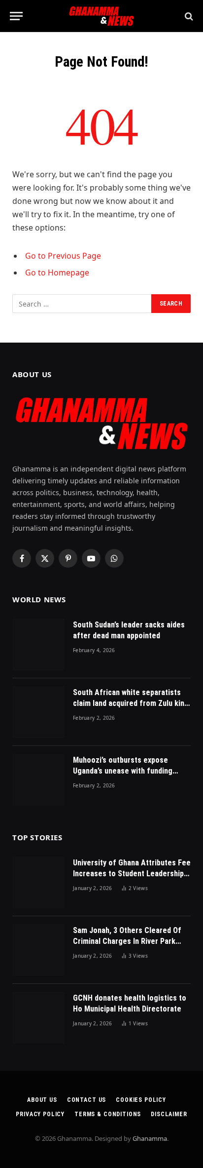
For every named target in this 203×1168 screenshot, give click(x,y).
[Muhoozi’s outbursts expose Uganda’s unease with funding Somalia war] (38, 780)
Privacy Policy (40, 1114)
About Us (42, 1099)
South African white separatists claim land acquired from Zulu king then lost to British (131, 704)
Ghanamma (150, 1138)
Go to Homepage (57, 272)
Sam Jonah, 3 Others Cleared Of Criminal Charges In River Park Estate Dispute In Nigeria (127, 942)
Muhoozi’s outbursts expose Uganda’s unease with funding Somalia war (122, 771)
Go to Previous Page (63, 255)
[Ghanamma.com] (101, 16)
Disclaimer (169, 1114)
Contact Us (86, 1099)
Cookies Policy (141, 1099)
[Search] (188, 16)
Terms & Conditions (107, 1114)
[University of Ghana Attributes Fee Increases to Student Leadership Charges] (38, 882)
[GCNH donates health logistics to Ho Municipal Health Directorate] (38, 1018)
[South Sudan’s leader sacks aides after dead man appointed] (38, 644)
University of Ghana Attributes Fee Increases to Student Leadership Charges (132, 874)
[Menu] (16, 16)
